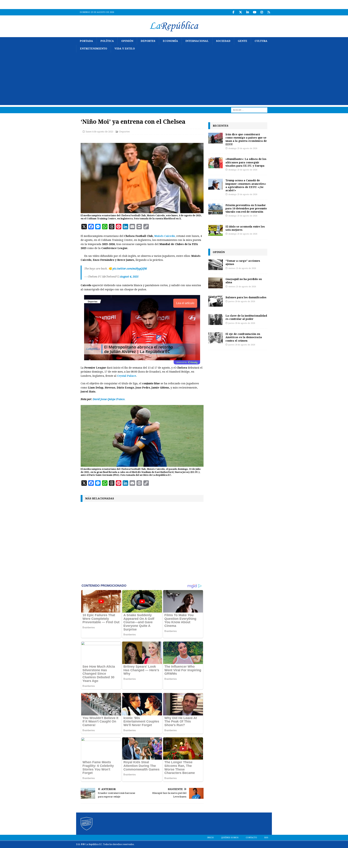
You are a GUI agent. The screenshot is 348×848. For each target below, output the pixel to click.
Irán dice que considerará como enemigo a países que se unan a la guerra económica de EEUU (246, 139)
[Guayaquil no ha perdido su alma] (215, 282)
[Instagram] (261, 12)
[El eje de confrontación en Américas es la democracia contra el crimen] (215, 337)
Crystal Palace (126, 375)
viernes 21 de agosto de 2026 (242, 268)
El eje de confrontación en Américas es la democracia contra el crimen (243, 337)
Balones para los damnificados (245, 297)
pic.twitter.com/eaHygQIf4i (130, 268)
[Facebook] (233, 12)
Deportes (148, 40)
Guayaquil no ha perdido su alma (243, 280)
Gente (242, 40)
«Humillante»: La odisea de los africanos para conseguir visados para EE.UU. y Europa (245, 162)
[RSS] (269, 12)
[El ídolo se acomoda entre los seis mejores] (215, 230)
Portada (86, 40)
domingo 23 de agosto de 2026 (242, 148)
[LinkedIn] (247, 12)
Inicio (210, 837)
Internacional (197, 40)
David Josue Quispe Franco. (109, 399)
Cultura (261, 40)
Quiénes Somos (230, 837)
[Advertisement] (174, 79)
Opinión (127, 40)
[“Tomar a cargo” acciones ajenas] (215, 264)
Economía (170, 40)
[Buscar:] (249, 109)
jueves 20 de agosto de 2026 (241, 301)
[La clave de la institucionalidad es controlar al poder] (215, 319)
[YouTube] (254, 12)
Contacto (251, 837)
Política (107, 40)
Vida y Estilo (125, 48)
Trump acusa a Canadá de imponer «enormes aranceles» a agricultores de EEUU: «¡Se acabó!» (245, 185)
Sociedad (223, 40)
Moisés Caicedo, (165, 236)
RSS (266, 837)
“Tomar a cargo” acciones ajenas (242, 262)
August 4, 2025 (129, 276)
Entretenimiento (93, 48)
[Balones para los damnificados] (215, 301)
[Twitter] (240, 12)
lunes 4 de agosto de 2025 (99, 131)
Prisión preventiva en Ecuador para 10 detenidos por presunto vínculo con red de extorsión (246, 208)
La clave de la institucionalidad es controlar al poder (246, 317)
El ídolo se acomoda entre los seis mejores (245, 228)
